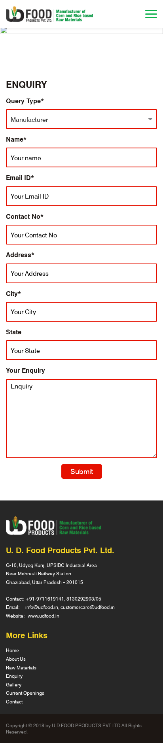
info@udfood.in (41, 607)
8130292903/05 (83, 598)
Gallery (13, 684)
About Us (16, 659)
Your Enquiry (25, 370)
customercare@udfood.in (88, 607)
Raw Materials (21, 667)
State (13, 332)
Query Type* (25, 101)
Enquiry (14, 676)
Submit (81, 471)
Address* (20, 254)
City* (13, 293)
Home (12, 650)
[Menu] (151, 14)
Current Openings (25, 693)
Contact (14, 701)
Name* (16, 139)
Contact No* (25, 216)
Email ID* (20, 177)
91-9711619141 (46, 598)
